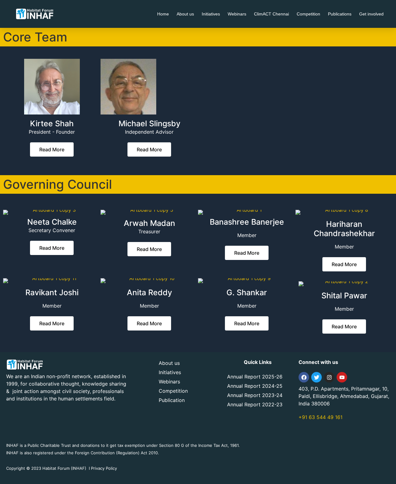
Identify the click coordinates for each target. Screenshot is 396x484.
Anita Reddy (149, 292)
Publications (339, 13)
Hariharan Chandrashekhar (344, 228)
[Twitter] (316, 377)
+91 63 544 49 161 (320, 417)
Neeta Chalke (52, 222)
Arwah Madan (149, 223)
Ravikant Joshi (52, 292)
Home (163, 13)
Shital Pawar (344, 295)
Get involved (371, 13)
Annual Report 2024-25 (254, 386)
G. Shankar (246, 292)
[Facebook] (304, 377)
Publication (172, 400)
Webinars (237, 13)
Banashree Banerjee (247, 222)
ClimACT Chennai (271, 13)
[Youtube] (342, 377)
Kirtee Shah (52, 123)
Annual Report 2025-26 (254, 377)
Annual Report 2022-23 (254, 404)
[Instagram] (329, 377)
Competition (308, 13)
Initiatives (211, 13)
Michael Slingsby (149, 123)
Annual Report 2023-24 (254, 395)
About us (185, 13)
